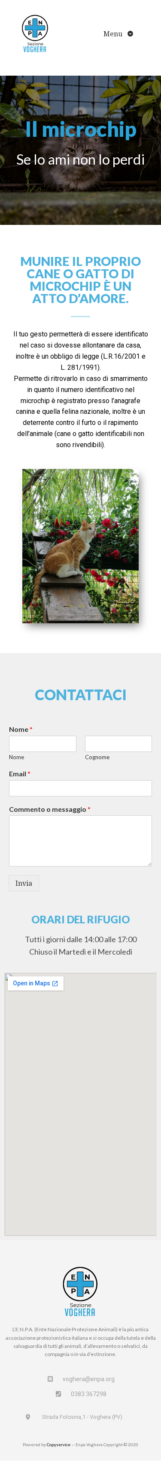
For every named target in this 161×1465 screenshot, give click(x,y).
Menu (113, 33)
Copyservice (58, 1444)
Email (19, 773)
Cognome (97, 757)
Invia (23, 883)
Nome (21, 729)
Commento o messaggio (50, 809)
